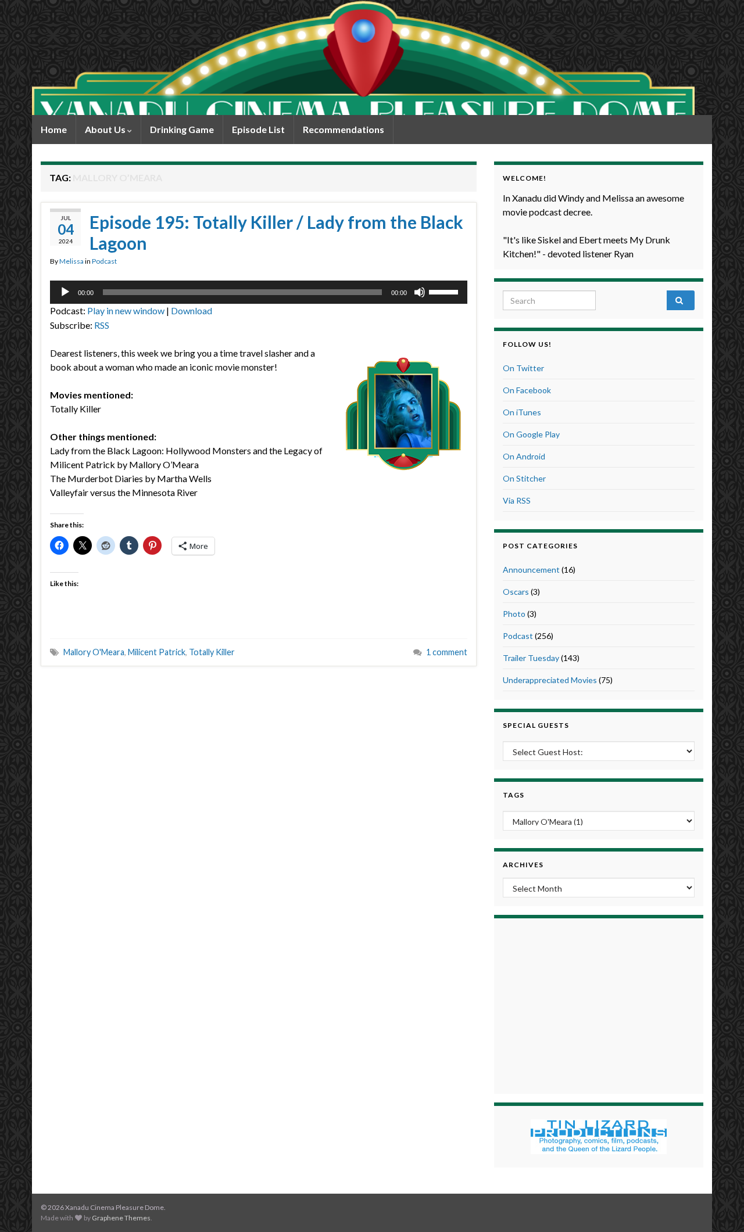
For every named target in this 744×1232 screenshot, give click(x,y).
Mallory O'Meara (93, 652)
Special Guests (536, 725)
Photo (514, 614)
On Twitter (523, 368)
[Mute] (419, 292)
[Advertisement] (598, 1004)
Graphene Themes (121, 1217)
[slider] (445, 291)
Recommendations (343, 129)
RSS (101, 325)
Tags (513, 795)
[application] (258, 292)
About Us (106, 129)
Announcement (531, 569)
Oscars (516, 592)
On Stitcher (524, 478)
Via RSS (517, 500)
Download (191, 310)
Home (54, 129)
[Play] (65, 292)
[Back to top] (717, 1205)
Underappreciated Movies (550, 680)
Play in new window (125, 310)
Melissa (71, 261)
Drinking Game (182, 129)
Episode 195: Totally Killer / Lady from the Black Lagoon (276, 232)
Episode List (258, 129)
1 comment (446, 652)
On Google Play (531, 434)
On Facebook (527, 390)
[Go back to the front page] (363, 57)
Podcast (104, 261)
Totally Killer (212, 652)
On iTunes (522, 412)
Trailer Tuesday (531, 658)
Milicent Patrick (156, 652)
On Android (524, 456)
